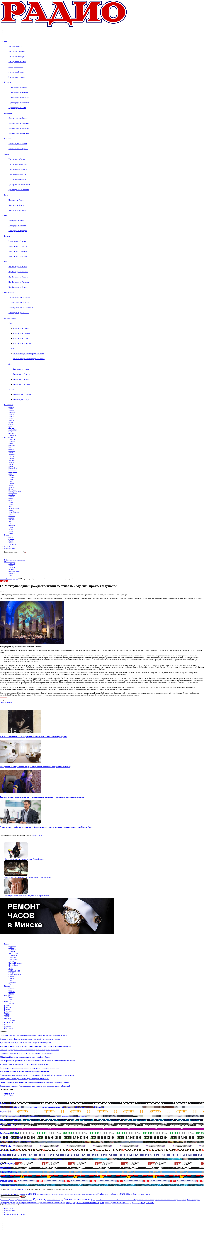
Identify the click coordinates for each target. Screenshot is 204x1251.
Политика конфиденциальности (16, 1214)
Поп (6, 195)
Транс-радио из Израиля (17, 174)
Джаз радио (13, 1200)
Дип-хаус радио (22, 1200)
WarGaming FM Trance (10, 1124)
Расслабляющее (77, 1194)
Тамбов (11, 978)
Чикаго (10, 533)
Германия (11, 412)
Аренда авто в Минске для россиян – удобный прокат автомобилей (24, 1079)
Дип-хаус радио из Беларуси (18, 128)
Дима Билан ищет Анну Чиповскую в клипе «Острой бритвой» (27, 877)
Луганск (11, 483)
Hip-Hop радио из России (17, 267)
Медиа (10, 541)
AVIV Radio (8, 1095)
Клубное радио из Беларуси (18, 97)
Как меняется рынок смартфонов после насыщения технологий (24, 1071)
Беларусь (11, 407)
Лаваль (10, 479)
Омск (10, 500)
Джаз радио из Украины (21, 374)
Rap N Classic (6, 1176)
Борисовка (11, 454)
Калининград (12, 470)
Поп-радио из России (16, 200)
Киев (10, 474)
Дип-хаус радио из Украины (18, 123)
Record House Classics (9, 1120)
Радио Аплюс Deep (8, 1129)
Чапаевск (11, 529)
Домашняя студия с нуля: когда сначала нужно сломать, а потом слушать (26, 1053)
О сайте (7, 546)
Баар (9, 447)
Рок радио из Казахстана (17, 62)
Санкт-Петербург (13, 512)
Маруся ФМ (9, 1093)
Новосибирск (12, 493)
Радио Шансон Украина (11, 1137)
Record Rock (5, 1103)
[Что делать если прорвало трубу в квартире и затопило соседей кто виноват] (20, 763)
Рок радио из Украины (16, 51)
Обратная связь (9, 548)
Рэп (5, 261)
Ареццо (10, 443)
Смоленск (11, 516)
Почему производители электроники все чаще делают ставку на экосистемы (29, 1068)
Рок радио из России (15, 46)
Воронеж (11, 462)
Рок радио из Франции (16, 77)
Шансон (7, 138)
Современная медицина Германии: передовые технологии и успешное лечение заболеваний (35, 1086)
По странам (8, 405)
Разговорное (9, 292)
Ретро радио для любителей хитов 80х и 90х (49, 1203)
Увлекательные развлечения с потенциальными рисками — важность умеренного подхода (42, 797)
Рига (9, 506)
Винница (11, 458)
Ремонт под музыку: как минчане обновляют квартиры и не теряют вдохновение (29, 1050)
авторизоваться (37, 835)
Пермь (10, 504)
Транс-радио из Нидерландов (19, 185)
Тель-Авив (11, 520)
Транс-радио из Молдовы (17, 179)
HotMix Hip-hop (7, 1163)
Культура (11, 539)
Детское (11, 389)
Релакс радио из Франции (17, 256)
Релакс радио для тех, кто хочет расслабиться (16, 1203)
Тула (9, 521)
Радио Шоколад (7, 1150)
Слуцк (10, 514)
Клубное (10, 1194)
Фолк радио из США (20, 338)
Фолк (10, 323)
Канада (10, 422)
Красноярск (12, 959)
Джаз (10, 364)
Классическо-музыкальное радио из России (28, 354)
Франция (11, 433)
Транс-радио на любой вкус (115, 1203)
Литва (10, 426)
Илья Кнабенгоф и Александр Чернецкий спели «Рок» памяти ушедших (33, 736)
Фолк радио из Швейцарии (23, 343)
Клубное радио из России (17, 87)
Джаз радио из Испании (21, 384)
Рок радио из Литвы (15, 67)
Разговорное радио (193, 1200)
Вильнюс (11, 456)
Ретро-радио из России (16, 220)
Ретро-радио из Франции (17, 231)
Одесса (10, 498)
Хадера (10, 527)
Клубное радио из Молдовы (18, 103)
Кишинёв (11, 476)
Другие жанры (10, 318)
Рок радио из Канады (16, 72)
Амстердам (12, 441)
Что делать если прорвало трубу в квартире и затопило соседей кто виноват (35, 767)
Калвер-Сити (12, 472)
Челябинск (11, 531)
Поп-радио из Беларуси (17, 205)
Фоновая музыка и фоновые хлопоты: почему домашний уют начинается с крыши (30, 1039)
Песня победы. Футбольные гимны (16, 1142)
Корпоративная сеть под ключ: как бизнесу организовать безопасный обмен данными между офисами (37, 1075)
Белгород (11, 449)
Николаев (11, 497)
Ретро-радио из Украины (17, 226)
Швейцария (12, 435)
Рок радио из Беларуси (16, 57)
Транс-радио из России (16, 159)
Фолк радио (128, 1202)
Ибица (10, 466)
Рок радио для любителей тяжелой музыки (85, 1202)
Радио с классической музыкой (125, 1200)
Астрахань (11, 445)
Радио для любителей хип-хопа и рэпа (104, 1200)
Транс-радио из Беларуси (17, 169)
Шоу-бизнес (12, 544)
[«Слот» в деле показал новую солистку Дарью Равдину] (16, 857)
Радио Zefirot (6, 1111)
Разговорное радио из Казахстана (20, 308)
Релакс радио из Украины (17, 246)
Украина (11, 410)
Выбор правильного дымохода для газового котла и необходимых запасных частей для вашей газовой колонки (52, 1107)
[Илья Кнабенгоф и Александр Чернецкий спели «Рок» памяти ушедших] (20, 732)
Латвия (10, 424)
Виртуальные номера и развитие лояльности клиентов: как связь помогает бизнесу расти (41, 1159)
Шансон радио (136, 1203)
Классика (11, 348)
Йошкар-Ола (12, 468)
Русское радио (6, 1181)
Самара (10, 510)
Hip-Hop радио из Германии (18, 282)
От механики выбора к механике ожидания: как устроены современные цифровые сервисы (33, 1035)
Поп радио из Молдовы (17, 210)
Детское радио (4, 1200)
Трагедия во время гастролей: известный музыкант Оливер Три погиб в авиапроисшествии (35, 1046)
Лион (10, 481)
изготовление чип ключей (16, 1189)
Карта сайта (8, 1208)
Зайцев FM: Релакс (9, 1172)
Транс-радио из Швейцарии (18, 190)
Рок (5, 41)
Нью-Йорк (11, 495)
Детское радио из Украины (22, 399)
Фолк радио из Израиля (21, 333)
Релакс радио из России (17, 241)
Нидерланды (12, 430)
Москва (10, 489)
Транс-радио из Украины (17, 164)
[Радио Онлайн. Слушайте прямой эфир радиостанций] (64, 27)
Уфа (9, 523)
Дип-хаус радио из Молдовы (18, 133)
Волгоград (11, 460)
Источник (3, 697)
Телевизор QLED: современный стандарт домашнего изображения (24, 1064)
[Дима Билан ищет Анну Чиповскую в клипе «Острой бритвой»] (16, 875)
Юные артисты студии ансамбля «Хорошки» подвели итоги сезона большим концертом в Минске (37, 1061)
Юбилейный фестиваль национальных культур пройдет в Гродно (25, 1057)
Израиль (11, 414)
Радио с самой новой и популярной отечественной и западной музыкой (160, 1200)
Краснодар (11, 477)
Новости (7, 535)
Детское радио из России (22, 394)
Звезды (10, 537)
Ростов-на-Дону (13, 508)
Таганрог (11, 518)
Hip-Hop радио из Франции (18, 287)
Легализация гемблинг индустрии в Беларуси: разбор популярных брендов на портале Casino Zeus (46, 827)
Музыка (10, 542)
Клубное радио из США (17, 108)
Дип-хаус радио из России (18, 118)
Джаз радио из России (21, 369)
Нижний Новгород (14, 491)
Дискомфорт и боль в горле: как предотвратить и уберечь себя (26, 896)
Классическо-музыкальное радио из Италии (29, 359)
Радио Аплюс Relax (9, 1133)
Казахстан (11, 420)
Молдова (11, 428)
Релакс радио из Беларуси (17, 251)
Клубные (8, 82)
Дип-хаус (8, 113)
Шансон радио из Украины (18, 149)
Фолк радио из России (21, 328)
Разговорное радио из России (19, 297)
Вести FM (4, 1155)
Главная (3, 579)
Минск (10, 485)
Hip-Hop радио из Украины (18, 272)
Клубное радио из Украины (18, 92)
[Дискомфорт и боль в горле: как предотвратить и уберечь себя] (16, 894)
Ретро (6, 215)
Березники (11, 451)
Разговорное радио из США (18, 313)
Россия (10, 409)
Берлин (10, 453)
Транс (6, 154)
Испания (11, 416)
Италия (10, 418)
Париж (10, 502)
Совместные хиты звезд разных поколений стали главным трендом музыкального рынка (34, 1082)
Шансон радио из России (17, 144)
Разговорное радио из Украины (19, 302)
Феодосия (11, 525)
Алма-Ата (11, 439)
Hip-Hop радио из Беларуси (18, 277)
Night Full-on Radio (9, 1185)
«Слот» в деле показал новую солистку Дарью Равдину (24, 859)
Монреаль (11, 487)
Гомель (10, 464)
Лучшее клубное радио (54, 1200)
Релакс (7, 236)
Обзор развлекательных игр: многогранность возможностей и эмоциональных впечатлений (43, 1116)
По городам (8, 437)
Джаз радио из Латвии (21, 379)
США (10, 431)
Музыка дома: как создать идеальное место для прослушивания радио (25, 1042)
